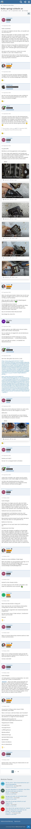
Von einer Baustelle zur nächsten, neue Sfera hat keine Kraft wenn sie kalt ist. (18, 790)
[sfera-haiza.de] (1, 2)
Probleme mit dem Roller (11, 787)
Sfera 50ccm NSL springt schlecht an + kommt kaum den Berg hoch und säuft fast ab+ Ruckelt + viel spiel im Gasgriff (18, 809)
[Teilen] (28, 13)
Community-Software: (15, 826)
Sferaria (7, 792)
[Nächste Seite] (18, 771)
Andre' (5, 681)
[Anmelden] (25, 2)
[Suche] (21, 2)
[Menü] (29, 2)
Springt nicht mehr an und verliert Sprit (16, 796)
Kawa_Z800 (8, 813)
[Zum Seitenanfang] (28, 826)
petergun (5, 10)
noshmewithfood (9, 785)
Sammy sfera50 (9, 797)
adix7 (16, 128)
